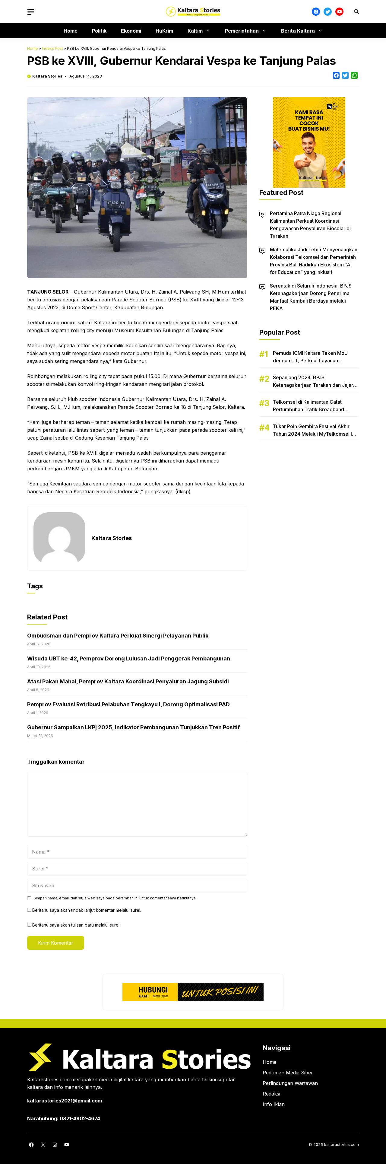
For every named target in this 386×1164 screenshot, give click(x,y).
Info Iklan (274, 1104)
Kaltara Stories (47, 76)
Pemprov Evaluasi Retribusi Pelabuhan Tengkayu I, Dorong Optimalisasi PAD (128, 704)
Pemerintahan (242, 31)
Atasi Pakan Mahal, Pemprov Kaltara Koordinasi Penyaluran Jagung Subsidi (128, 681)
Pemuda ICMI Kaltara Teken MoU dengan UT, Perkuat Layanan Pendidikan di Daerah (310, 360)
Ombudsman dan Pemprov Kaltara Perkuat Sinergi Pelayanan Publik (117, 635)
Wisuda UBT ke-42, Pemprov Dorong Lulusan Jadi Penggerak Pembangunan (128, 658)
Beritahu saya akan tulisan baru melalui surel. (76, 924)
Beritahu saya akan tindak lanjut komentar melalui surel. (86, 910)
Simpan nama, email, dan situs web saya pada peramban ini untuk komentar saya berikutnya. (115, 898)
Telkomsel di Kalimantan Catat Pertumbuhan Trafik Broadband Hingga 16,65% (308, 409)
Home (71, 31)
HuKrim (164, 31)
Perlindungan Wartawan (290, 1083)
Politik (99, 31)
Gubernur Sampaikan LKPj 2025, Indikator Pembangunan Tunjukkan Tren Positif (133, 727)
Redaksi (271, 1094)
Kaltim (195, 31)
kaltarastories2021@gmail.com (64, 1101)
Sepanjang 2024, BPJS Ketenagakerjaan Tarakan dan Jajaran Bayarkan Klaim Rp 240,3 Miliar (316, 385)
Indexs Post (52, 48)
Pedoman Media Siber (288, 1073)
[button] (356, 11)
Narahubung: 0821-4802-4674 (63, 1118)
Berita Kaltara (298, 31)
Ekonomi (131, 31)
